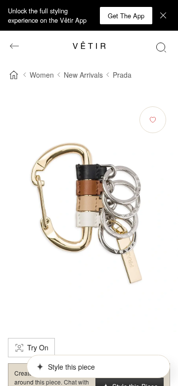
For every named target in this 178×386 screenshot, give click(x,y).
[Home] (14, 75)
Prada (122, 75)
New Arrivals (83, 75)
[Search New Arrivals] (161, 47)
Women (42, 75)
